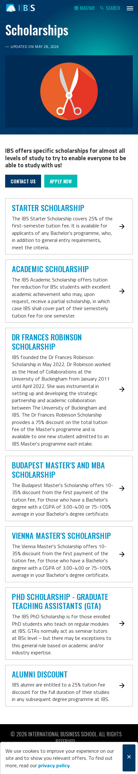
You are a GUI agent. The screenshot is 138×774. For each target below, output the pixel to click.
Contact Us (23, 181)
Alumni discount (40, 674)
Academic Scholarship (50, 268)
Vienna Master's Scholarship (61, 535)
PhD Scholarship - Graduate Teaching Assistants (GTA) (60, 601)
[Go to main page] (20, 8)
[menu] (130, 8)
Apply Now (61, 181)
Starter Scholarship (48, 207)
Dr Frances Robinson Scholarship (47, 341)
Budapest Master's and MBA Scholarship (58, 469)
